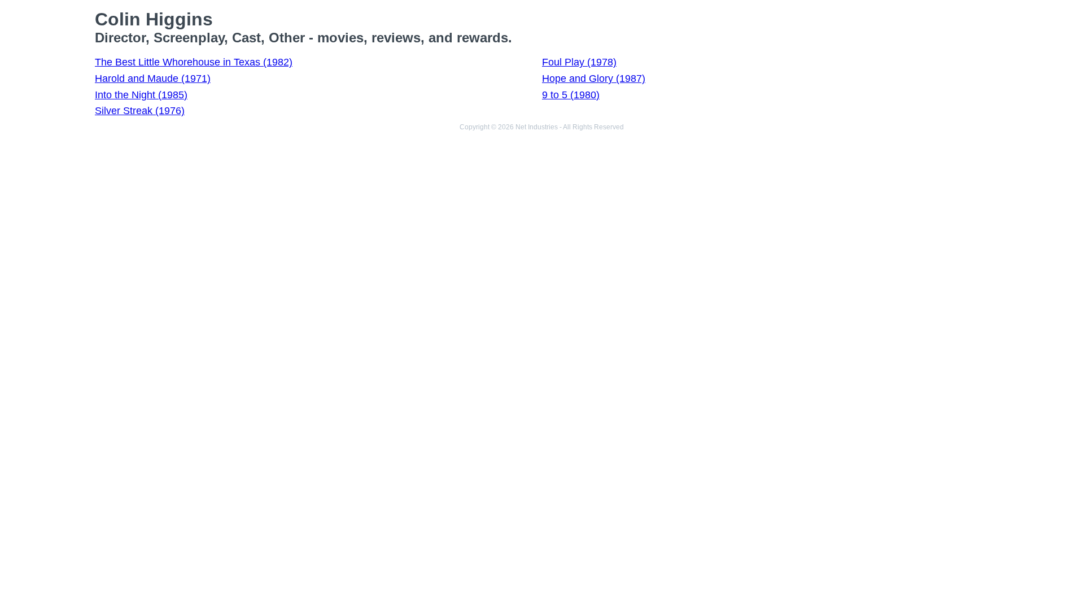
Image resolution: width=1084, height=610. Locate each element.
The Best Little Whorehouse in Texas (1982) (193, 62)
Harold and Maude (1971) (153, 78)
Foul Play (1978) (579, 62)
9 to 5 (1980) (571, 95)
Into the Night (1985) (141, 95)
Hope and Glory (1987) (593, 78)
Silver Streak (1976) (140, 110)
